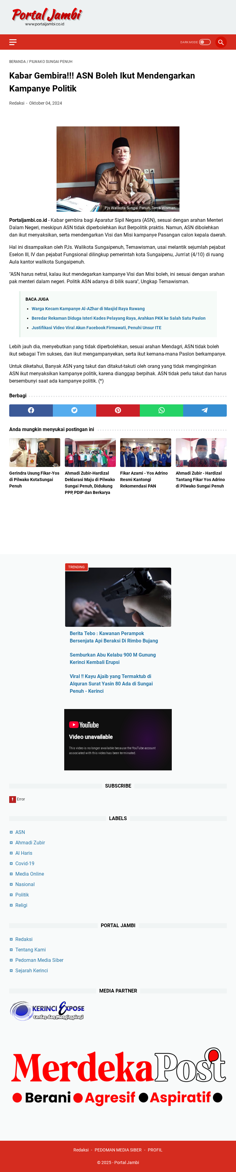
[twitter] (74, 410)
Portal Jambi (126, 1162)
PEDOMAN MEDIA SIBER (118, 1149)
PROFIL (155, 1149)
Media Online (29, 874)
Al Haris (23, 853)
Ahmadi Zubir (30, 843)
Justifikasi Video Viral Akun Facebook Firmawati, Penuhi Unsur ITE (96, 327)
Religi (21, 905)
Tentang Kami (30, 950)
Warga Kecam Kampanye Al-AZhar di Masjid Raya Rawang (88, 308)
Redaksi (24, 939)
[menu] (16, 42)
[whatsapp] (161, 410)
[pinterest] (118, 410)
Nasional (25, 884)
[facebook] (31, 410)
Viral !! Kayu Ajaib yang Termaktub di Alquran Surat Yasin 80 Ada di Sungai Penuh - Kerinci (111, 683)
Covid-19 (24, 863)
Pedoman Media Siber (39, 960)
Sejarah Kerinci (31, 970)
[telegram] (205, 410)
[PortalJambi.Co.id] (52, 17)
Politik (22, 895)
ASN (20, 832)
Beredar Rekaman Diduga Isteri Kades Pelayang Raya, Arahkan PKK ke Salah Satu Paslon (119, 318)
